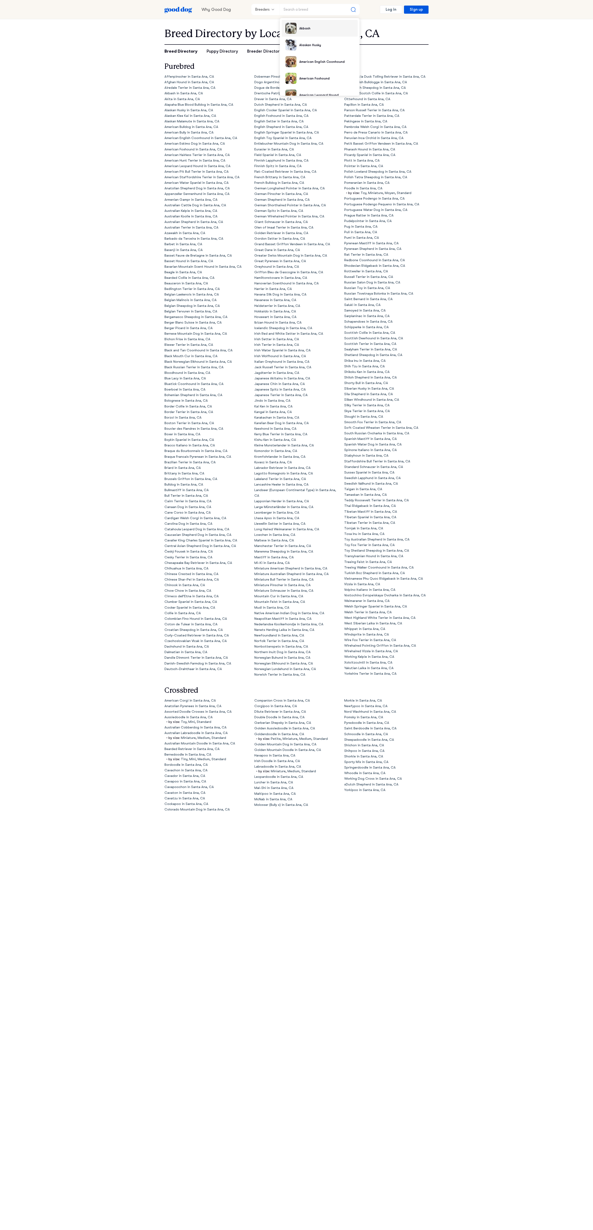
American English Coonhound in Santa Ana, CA (200, 138)
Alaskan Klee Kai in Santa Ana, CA (190, 116)
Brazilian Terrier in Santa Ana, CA (190, 462)
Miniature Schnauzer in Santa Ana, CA (283, 591)
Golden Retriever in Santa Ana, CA (281, 233)
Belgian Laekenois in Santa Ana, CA (191, 294)
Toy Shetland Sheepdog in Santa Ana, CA (376, 551)
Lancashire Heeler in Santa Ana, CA (281, 484)
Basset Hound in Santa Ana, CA (188, 261)
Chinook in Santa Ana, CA (184, 585)
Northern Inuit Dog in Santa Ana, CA (282, 652)
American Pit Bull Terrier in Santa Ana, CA (196, 172)
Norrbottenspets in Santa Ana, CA (281, 646)
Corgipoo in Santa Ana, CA (275, 706)
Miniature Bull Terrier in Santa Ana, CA (284, 580)
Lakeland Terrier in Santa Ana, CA (280, 479)
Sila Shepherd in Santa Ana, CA (368, 394)
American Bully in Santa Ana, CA (189, 132)
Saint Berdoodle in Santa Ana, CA (370, 728)
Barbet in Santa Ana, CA (183, 244)
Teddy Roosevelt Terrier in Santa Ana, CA (376, 500)
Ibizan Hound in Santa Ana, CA (278, 322)
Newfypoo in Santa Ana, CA (366, 706)
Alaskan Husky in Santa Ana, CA (188, 110)
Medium (204, 738)
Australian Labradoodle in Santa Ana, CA (196, 733)
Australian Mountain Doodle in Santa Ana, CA (199, 743)
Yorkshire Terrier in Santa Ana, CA (370, 674)
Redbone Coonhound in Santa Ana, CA (374, 260)
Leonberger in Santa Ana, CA (276, 513)
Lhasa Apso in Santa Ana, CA (276, 518)
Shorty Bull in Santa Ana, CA (366, 383)
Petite (276, 739)
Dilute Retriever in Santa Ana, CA (280, 712)
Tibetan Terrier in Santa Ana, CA (369, 523)
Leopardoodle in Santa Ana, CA (278, 777)
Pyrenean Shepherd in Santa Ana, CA (372, 249)
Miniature (375, 193)
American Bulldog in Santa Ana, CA (191, 127)
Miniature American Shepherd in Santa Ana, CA (290, 568)
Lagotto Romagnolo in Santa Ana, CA (283, 473)
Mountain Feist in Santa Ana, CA (279, 602)
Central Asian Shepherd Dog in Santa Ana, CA (200, 546)
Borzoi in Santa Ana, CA (183, 418)
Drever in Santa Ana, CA (273, 99)
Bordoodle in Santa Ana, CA (186, 765)
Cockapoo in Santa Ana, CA (186, 804)
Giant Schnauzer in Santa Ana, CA (281, 222)
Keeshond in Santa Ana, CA (275, 429)
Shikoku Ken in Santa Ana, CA (367, 372)
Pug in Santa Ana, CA (361, 227)
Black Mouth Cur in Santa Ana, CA (191, 356)
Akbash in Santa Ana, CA (183, 93)
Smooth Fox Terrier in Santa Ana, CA (372, 422)
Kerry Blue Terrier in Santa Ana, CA (280, 434)
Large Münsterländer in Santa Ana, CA (283, 507)
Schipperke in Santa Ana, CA (366, 327)
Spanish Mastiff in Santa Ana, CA (370, 439)
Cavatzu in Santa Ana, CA (184, 798)
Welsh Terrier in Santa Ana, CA (368, 612)
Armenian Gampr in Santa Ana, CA (191, 200)
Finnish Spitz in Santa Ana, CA (278, 166)
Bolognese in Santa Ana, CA (186, 401)
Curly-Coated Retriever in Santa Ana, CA (196, 635)
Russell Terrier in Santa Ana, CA (368, 277)
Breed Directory (180, 51)
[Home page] (178, 9)
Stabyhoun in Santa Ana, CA (366, 456)
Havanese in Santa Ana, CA (275, 300)
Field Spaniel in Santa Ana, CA (277, 155)
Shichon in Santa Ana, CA (364, 745)
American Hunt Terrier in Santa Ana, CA (194, 160)
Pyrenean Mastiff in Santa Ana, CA (371, 243)
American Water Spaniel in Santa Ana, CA (196, 183)
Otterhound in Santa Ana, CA (367, 99)
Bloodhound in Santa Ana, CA (187, 373)
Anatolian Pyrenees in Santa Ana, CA (192, 706)
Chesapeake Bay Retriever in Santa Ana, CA (198, 563)
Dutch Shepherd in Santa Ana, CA (280, 105)
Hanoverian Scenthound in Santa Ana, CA (286, 283)
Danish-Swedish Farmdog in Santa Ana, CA (197, 663)
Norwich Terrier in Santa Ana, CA (279, 675)
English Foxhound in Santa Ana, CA (281, 116)
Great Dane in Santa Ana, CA (277, 250)
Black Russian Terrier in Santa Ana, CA (194, 367)
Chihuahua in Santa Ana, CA (186, 568)
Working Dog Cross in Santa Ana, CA (373, 779)
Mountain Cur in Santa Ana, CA (278, 596)
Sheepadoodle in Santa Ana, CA (369, 740)
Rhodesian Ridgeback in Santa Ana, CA (374, 266)
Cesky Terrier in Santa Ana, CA (188, 557)
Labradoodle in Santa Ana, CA (277, 767)
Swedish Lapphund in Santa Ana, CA (372, 478)
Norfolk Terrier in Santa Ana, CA (279, 641)
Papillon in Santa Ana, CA (364, 105)
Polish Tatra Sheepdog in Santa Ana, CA (375, 177)
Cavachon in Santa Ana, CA (186, 770)
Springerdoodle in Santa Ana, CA (370, 767)
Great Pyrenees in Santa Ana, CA (280, 261)
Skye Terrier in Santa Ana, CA (367, 411)
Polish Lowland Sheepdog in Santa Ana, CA (377, 172)
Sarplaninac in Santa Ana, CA (367, 316)
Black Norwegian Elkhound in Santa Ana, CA (198, 362)
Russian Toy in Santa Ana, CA (367, 288)
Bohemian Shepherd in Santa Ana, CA (193, 395)
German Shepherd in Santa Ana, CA (282, 200)
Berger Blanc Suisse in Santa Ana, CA (193, 322)
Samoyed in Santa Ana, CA (365, 310)
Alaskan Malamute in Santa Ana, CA (191, 121)
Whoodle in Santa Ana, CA (364, 773)
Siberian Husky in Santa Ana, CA (369, 389)
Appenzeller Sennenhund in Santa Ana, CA (197, 194)
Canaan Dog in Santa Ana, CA (187, 507)
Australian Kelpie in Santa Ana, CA (190, 211)
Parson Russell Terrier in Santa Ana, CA (374, 110)
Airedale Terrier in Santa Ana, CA (189, 88)
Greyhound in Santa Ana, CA (276, 267)
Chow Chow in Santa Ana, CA (187, 591)
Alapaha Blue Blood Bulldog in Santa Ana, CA (198, 105)
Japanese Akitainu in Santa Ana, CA (282, 378)
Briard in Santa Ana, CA (182, 468)
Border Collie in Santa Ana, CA (188, 406)
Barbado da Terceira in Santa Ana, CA (193, 239)
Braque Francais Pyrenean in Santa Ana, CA (197, 457)
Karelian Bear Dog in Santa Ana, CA (281, 423)
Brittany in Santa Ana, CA (184, 473)
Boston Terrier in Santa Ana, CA (189, 423)
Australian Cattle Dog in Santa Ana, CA (195, 205)
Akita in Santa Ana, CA (182, 99)
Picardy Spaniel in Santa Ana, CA (369, 155)
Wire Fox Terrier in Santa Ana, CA (370, 640)
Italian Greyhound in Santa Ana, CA (281, 362)
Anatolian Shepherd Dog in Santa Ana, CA (197, 188)
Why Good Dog (216, 9)
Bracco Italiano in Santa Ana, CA (189, 445)
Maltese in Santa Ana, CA (274, 540)
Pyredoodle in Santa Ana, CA (366, 723)
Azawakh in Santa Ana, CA (184, 233)
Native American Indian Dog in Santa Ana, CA (289, 613)
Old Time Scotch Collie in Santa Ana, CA (376, 93)
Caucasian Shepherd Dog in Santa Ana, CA (197, 535)
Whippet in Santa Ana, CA (364, 629)
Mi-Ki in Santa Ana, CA (272, 563)
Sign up (416, 9)
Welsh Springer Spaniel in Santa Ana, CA (375, 606)
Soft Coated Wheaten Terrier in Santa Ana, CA (381, 428)
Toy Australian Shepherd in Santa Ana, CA (377, 539)
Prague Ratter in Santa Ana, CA (369, 215)
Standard (404, 193)
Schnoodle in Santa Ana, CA (366, 734)
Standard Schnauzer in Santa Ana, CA (373, 467)
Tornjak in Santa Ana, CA (363, 528)
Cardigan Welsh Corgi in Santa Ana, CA (195, 518)
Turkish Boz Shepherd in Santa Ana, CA (374, 573)
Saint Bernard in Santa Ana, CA (368, 299)
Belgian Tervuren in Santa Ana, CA (190, 311)
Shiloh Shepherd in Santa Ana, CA (370, 377)
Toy (363, 193)
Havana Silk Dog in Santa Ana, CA (280, 294)
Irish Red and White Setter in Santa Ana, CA (288, 334)
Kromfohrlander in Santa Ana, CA (280, 457)
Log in (391, 9)
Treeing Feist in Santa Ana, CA (368, 562)
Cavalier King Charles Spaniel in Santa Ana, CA (200, 540)
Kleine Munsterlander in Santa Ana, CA (284, 445)
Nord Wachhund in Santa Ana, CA (370, 712)
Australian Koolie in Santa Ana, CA (191, 216)
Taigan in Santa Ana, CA (363, 489)
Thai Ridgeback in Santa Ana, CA (370, 506)
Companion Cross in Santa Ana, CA (282, 700)
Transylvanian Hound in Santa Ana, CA (373, 556)
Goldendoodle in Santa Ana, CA (279, 734)
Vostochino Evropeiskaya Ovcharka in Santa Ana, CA (385, 595)
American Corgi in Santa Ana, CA (190, 700)
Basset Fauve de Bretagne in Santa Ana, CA (198, 255)
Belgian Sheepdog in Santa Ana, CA (192, 306)
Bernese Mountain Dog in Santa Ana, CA (195, 334)
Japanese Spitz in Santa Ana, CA (280, 389)
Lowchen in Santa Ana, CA (274, 535)
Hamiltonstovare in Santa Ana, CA (280, 278)
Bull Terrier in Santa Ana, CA (186, 496)
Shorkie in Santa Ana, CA (363, 756)
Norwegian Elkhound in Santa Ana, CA (283, 663)
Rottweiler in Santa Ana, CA (366, 271)
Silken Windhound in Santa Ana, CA (371, 400)
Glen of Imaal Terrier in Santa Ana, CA (283, 227)
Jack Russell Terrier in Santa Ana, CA (282, 367)
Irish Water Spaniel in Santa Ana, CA (282, 350)
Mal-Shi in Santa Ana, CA (273, 788)
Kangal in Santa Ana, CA (273, 412)
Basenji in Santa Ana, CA (183, 250)
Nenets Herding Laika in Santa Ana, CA (284, 630)
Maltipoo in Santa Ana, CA (275, 794)
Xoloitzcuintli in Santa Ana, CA (368, 662)
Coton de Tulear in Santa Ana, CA (191, 624)
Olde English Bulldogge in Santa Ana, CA (375, 82)
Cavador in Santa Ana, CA (184, 776)
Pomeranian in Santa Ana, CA (367, 183)
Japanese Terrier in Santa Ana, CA (281, 395)
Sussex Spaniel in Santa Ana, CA (369, 472)
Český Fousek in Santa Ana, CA (188, 551)
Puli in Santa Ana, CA (360, 232)
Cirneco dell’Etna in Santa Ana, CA (191, 596)
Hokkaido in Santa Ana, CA (275, 311)
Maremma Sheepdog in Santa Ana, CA (283, 551)
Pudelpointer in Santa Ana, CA (368, 221)
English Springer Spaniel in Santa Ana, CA (286, 132)
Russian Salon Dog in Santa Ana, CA (372, 282)
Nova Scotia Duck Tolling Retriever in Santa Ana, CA (385, 77)
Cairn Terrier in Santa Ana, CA (187, 501)
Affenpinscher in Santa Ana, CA (189, 77)
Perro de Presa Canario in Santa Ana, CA (376, 132)
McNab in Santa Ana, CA (273, 799)
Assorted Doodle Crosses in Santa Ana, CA (198, 712)
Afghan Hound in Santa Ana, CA (189, 82)
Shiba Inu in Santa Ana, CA (365, 361)
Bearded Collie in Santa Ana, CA (189, 278)
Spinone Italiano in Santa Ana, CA (370, 450)
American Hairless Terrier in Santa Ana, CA (197, 155)
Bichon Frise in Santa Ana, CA (187, 339)
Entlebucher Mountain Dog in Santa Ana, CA (288, 144)
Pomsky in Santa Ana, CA (363, 717)
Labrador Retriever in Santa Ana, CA (282, 468)
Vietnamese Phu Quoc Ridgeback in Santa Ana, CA (383, 579)
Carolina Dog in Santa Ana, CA (188, 524)
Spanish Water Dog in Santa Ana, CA (373, 444)
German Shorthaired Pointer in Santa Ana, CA (290, 205)
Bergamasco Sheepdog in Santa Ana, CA (195, 317)
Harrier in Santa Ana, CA (273, 289)
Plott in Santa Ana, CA (362, 160)
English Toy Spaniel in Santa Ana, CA (283, 138)
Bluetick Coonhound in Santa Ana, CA (194, 384)
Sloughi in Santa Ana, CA (363, 417)
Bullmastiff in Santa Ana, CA (186, 490)
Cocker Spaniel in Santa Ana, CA (189, 608)
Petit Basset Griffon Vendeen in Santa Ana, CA (381, 144)
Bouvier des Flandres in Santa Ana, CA (193, 429)
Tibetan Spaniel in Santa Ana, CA (370, 517)
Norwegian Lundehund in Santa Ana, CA (285, 669)
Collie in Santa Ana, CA (182, 613)
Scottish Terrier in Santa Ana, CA (370, 344)
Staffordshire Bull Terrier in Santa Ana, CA (377, 461)
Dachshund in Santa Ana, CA (186, 646)
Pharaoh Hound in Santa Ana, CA (369, 149)
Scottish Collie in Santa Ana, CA (369, 333)
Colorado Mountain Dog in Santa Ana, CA (197, 809)
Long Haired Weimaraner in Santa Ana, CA (286, 529)
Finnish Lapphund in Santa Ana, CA (281, 160)
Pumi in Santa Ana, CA (361, 238)
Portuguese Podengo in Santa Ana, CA (374, 198)
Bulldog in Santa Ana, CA (183, 484)
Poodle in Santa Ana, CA (363, 188)
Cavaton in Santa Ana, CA (184, 793)
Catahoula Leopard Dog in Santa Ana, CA (196, 529)
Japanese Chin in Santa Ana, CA (279, 384)
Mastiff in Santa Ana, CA (274, 557)
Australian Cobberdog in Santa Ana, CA (195, 727)
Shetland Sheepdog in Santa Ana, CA (373, 355)
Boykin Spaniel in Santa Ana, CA (189, 440)
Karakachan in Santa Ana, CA (276, 418)
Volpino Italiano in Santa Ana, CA (369, 590)
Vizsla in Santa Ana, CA (362, 584)
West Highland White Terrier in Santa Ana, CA (380, 618)
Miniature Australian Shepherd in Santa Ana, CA (291, 574)
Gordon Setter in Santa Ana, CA (279, 239)
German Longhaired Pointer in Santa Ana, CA (289, 188)
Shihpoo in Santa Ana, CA (364, 751)
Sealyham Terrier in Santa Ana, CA (370, 349)
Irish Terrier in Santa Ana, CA (276, 345)
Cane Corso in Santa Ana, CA (187, 513)
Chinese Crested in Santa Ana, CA (191, 574)
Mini (191, 722)
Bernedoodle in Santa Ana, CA (187, 754)
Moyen (390, 193)
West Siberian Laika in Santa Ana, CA (373, 623)
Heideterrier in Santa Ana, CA (277, 306)
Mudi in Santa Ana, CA (271, 608)
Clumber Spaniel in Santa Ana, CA (190, 602)
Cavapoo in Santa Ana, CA (185, 781)
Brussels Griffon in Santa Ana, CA (190, 479)
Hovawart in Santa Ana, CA (275, 317)
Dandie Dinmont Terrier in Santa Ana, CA (196, 658)
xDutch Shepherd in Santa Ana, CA (371, 784)
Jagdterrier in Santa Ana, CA (276, 373)
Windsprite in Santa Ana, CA (366, 634)
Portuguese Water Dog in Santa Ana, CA (375, 210)
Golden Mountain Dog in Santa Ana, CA (285, 744)
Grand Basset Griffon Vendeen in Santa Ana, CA (292, 244)
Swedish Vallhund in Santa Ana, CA (371, 484)
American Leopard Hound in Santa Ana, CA (197, 166)
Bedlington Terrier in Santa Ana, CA (192, 289)
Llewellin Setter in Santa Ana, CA (280, 524)
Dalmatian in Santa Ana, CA (185, 652)
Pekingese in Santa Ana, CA (365, 121)
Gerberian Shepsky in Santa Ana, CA (282, 723)
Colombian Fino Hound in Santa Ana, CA (195, 619)
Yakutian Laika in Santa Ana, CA (369, 668)
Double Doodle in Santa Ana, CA (279, 717)
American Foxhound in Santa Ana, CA (193, 149)
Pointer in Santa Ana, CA (363, 166)
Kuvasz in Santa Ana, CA (273, 462)
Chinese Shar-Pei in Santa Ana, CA (191, 580)
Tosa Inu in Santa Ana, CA (364, 534)
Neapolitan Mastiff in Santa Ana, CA (283, 619)
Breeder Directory (264, 51)
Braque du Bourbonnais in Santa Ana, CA (195, 451)
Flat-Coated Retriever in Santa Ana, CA (285, 172)
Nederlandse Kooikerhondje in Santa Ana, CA (288, 624)
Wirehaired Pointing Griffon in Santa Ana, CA (380, 646)
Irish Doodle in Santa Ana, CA (277, 761)
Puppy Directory (222, 51)
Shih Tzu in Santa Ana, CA (364, 366)
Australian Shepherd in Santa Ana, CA (193, 222)
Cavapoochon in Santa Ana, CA (189, 787)
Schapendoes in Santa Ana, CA (368, 322)
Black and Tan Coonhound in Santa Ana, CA (198, 350)
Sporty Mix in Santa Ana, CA (366, 762)
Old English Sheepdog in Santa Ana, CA (375, 88)
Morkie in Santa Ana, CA (363, 700)
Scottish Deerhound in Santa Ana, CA (373, 338)
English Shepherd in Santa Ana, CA (281, 127)
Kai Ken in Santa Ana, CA (273, 406)
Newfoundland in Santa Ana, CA (279, 635)
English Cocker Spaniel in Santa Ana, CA (285, 110)
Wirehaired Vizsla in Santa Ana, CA (371, 651)
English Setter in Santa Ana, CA (279, 121)
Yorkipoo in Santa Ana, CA (364, 790)
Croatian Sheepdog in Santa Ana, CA (193, 630)
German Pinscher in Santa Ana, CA (281, 194)
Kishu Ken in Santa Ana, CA (275, 440)
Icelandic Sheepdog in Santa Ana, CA (283, 328)
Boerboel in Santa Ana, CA (184, 389)
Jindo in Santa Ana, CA (272, 401)
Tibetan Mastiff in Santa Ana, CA (370, 512)
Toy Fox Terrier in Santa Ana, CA (369, 545)
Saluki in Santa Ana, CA (362, 305)
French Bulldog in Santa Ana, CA (279, 183)
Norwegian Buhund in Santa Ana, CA (282, 658)
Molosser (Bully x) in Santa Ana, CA (281, 805)
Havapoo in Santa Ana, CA (274, 755)
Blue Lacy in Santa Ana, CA (185, 378)
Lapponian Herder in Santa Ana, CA (281, 501)
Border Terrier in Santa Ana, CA (188, 412)
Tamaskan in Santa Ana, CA (365, 495)
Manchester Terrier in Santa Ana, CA (282, 546)
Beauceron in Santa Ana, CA (186, 283)
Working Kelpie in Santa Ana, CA (369, 657)
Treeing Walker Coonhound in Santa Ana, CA (379, 567)
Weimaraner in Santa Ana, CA (367, 601)
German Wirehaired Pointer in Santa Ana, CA (289, 216)
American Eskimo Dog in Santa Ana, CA (194, 144)
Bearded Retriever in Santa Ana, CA (192, 749)
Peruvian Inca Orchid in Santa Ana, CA (374, 138)
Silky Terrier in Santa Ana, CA (367, 405)
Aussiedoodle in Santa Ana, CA (188, 717)
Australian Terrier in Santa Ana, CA (191, 227)
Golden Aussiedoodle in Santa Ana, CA (284, 728)
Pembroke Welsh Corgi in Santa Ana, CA (375, 127)
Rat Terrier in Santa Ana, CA (366, 255)
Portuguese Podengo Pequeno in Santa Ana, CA (381, 204)
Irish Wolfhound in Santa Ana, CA (280, 356)
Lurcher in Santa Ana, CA (273, 782)
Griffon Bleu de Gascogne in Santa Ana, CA (288, 272)
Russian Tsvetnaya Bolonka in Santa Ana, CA (378, 294)
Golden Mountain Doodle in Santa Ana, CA (287, 750)
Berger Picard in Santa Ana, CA (188, 328)
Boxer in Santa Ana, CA (182, 434)
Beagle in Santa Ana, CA (183, 272)
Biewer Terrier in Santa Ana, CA (188, 345)
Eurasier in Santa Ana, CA (274, 149)
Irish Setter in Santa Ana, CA (276, 339)
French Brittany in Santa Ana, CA (279, 177)
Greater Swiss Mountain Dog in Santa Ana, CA (290, 255)
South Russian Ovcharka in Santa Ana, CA (376, 433)
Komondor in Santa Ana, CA (275, 451)
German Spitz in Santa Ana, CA (278, 211)
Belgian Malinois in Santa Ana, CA (190, 300)
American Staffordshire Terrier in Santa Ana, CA (202, 177)
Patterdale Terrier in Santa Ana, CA (371, 116)
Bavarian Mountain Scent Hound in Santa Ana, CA (203, 267)
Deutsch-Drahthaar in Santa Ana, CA (193, 669)
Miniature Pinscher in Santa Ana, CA (282, 585)
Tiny (184, 759)
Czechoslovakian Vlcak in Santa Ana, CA (195, 641)
